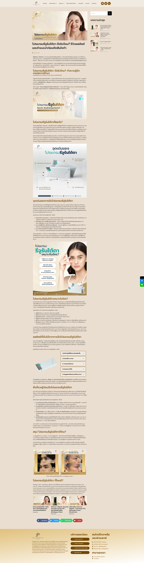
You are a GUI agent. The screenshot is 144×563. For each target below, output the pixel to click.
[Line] (105, 3)
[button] (73, 353)
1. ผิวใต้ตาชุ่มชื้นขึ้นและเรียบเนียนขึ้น (71, 353)
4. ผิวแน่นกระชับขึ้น (67, 369)
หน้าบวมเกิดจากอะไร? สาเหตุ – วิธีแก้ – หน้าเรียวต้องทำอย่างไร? (105, 49)
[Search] (110, 13)
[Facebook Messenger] (142, 281)
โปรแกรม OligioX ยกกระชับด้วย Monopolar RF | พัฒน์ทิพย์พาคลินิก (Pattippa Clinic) (41, 509)
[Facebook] (102, 3)
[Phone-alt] (109, 3)
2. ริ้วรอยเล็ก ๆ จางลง (67, 358)
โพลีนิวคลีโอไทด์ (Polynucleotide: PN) (57, 129)
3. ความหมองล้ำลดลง (67, 364)
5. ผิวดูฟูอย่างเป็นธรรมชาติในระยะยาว (72, 374)
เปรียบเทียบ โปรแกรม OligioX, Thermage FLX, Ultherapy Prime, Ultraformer (59, 509)
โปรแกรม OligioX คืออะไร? (77, 510)
